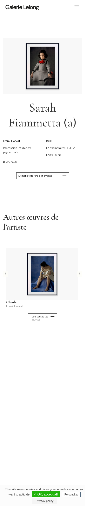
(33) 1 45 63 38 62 (59, 415)
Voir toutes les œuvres (40, 318)
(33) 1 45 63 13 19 (21, 415)
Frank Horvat (11, 141)
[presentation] (5, 274)
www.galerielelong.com (57, 463)
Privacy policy (44, 500)
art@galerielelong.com (56, 459)
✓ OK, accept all (46, 494)
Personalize (71, 494)
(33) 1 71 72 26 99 (21, 456)
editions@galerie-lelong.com (59, 418)
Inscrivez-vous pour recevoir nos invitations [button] (39, 342)
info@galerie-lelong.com (18, 418)
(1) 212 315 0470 (58, 456)
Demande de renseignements (35, 175)
